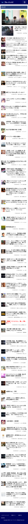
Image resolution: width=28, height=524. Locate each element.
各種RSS (20, 515)
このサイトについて (5, 515)
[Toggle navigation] (24, 2)
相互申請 (3, 517)
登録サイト (13, 515)
